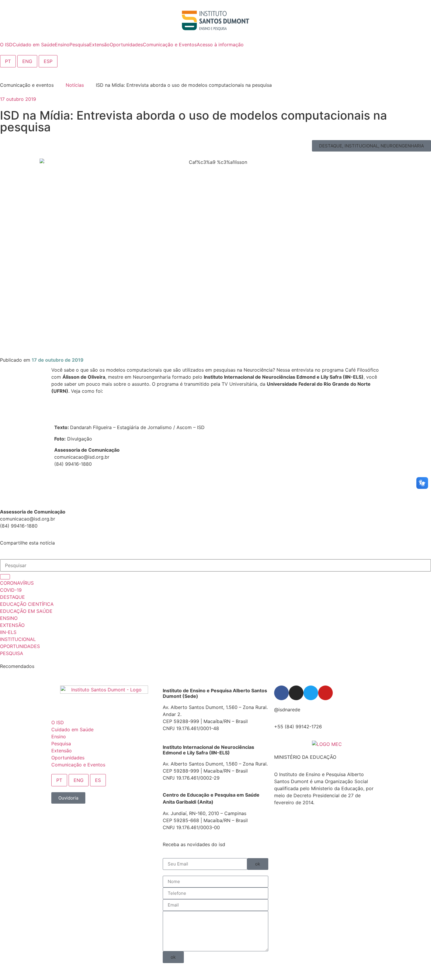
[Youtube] (325, 693)
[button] (371, 146)
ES (98, 780)
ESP (48, 61)
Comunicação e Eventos (78, 765)
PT (8, 61)
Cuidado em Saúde (72, 729)
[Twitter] (310, 693)
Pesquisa (61, 743)
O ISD (57, 722)
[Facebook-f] (281, 693)
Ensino (58, 736)
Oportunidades (67, 758)
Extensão (61, 751)
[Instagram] (296, 693)
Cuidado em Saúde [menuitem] (34, 44)
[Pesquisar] (5, 576)
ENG (27, 61)
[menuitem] (6, 44)
